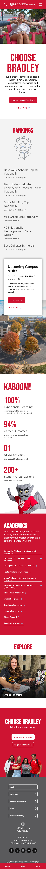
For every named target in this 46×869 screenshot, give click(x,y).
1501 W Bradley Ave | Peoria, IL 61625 (23, 843)
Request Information (18, 801)
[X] (17, 850)
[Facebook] (11, 850)
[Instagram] (23, 850)
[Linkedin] (34, 850)
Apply (7, 866)
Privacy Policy (32, 861)
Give (38, 866)
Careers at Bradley (17, 816)
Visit (23, 866)
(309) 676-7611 (23, 837)
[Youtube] (28, 850)
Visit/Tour (14, 794)
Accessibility (24, 861)
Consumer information (28, 863)
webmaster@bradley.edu (23, 840)
